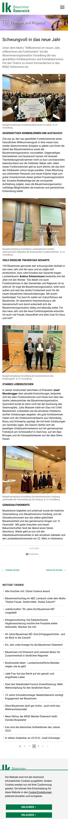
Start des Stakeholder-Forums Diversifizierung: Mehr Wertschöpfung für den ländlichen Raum (34, 686)
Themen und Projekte (27, 22)
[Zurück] (25, 746)
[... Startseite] (15, 7)
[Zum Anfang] (20, 746)
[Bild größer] (34, 98)
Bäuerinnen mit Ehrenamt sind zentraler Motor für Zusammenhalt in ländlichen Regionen (32, 654)
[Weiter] (43, 746)
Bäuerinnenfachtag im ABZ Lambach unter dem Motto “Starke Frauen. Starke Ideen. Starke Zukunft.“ (35, 600)
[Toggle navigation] (62, 7)
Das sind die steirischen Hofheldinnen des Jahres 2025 (32, 729)
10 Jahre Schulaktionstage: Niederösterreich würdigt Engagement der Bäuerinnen (34, 697)
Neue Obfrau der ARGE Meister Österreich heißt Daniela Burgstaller (31, 718)
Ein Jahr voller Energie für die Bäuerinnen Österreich (34, 644)
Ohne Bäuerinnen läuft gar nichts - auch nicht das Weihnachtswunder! (32, 707)
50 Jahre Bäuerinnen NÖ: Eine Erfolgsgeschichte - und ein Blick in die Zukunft (35, 636)
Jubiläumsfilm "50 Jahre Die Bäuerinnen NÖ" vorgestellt (30, 611)
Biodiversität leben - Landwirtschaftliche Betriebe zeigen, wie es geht (32, 664)
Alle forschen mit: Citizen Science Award (27, 591)
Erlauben (27, 814)
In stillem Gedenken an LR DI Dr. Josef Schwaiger (32, 737)
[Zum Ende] (48, 746)
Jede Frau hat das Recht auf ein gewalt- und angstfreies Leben (29, 675)
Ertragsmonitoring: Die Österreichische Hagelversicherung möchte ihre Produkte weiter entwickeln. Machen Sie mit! (31, 623)
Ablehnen (27, 807)
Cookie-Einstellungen (40, 792)
